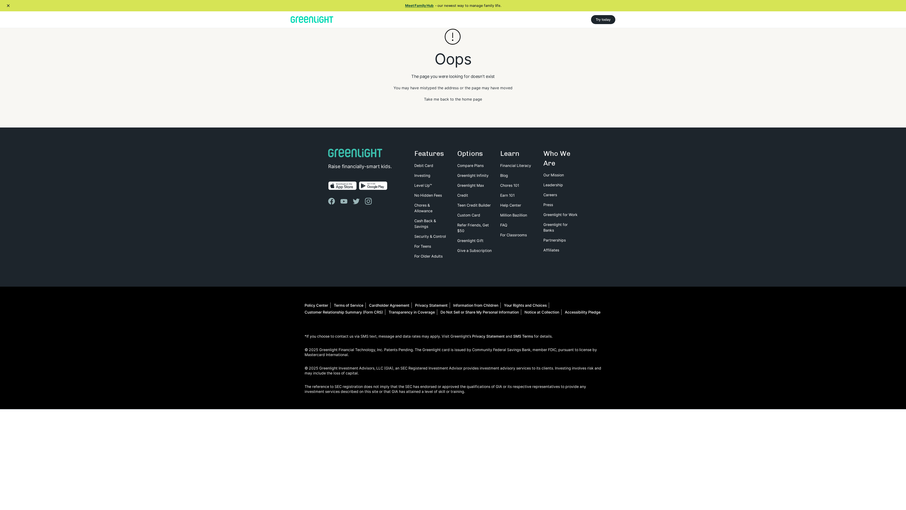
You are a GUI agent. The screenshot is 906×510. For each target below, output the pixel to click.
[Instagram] (369, 201)
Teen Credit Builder (474, 205)
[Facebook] (332, 201)
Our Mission (553, 175)
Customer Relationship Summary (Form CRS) (344, 312)
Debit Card (423, 165)
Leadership (553, 185)
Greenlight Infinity (473, 175)
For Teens (422, 246)
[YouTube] (344, 201)
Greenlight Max (470, 185)
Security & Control (430, 236)
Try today (603, 19)
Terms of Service (348, 305)
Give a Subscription (474, 250)
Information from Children (475, 305)
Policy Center (316, 305)
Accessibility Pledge (582, 312)
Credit (462, 195)
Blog (504, 175)
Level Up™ (423, 185)
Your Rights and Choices (525, 305)
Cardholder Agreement (389, 305)
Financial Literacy (515, 165)
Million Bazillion (513, 215)
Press (548, 205)
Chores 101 (509, 185)
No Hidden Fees (428, 195)
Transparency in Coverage (412, 312)
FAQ (503, 225)
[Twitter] (357, 201)
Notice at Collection (541, 312)
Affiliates (551, 250)
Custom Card (468, 215)
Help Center (510, 205)
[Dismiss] (8, 5)
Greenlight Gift (470, 240)
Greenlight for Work (560, 214)
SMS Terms (523, 336)
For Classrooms (513, 235)
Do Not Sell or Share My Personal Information (479, 312)
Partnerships (554, 240)
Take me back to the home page (453, 99)
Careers (550, 195)
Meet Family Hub (419, 5)
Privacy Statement (431, 305)
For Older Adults (428, 256)
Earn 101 (507, 195)
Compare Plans (470, 165)
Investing (422, 175)
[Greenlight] (312, 19)
